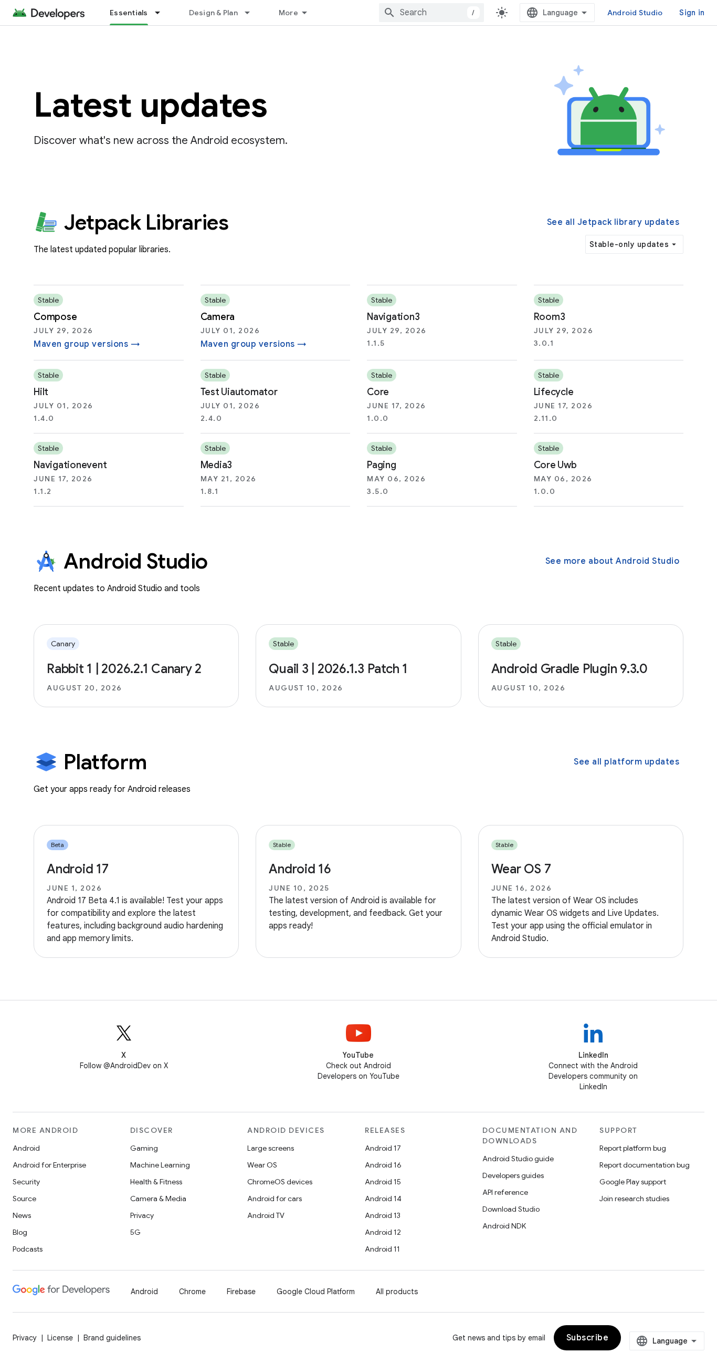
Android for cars (274, 1198)
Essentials (129, 12)
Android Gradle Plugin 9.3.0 (569, 669)
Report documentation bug (644, 1165)
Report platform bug (632, 1148)
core (378, 392)
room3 (549, 317)
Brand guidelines (112, 1338)
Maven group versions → (87, 344)
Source (24, 1198)
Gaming (144, 1148)
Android (26, 1148)
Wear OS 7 (521, 869)
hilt (41, 392)
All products (397, 1291)
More (288, 12)
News (22, 1215)
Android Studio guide (518, 1158)
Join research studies (634, 1198)
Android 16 (300, 869)
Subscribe (587, 1338)
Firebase (241, 1291)
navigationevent (70, 465)
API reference (505, 1192)
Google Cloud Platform (316, 1291)
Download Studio (511, 1209)
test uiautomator (239, 392)
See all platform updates (626, 762)
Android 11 (382, 1249)
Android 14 (383, 1198)
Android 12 (383, 1232)
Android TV (265, 1215)
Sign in (691, 12)
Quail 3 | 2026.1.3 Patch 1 (338, 669)
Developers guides (513, 1175)
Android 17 (78, 869)
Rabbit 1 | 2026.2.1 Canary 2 (124, 669)
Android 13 (382, 1215)
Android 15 (383, 1181)
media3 (217, 465)
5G (135, 1232)
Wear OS (262, 1165)
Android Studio (635, 12)
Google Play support (632, 1181)
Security (26, 1181)
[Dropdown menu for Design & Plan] (252, 12)
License (60, 1338)
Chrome (192, 1291)
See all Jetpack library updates (613, 222)
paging (381, 465)
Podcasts (28, 1249)
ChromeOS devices (279, 1181)
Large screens (270, 1148)
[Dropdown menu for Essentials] (162, 12)
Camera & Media (158, 1198)
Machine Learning (160, 1165)
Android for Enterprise (49, 1165)
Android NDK (504, 1226)
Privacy (142, 1215)
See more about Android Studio (612, 561)
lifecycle (554, 392)
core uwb (555, 465)
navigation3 (393, 317)
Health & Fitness (156, 1181)
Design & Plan (213, 12)
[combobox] (431, 12)
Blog (20, 1232)
